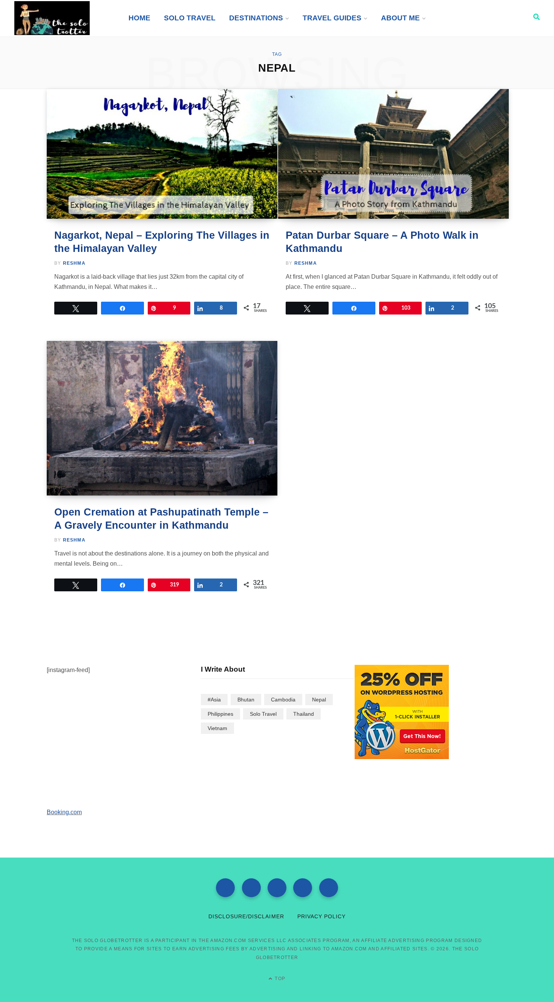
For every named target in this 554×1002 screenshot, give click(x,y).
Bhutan (245, 700)
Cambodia (283, 700)
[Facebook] (225, 887)
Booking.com (64, 812)
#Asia (214, 700)
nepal (319, 700)
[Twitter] (251, 887)
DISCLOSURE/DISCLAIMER (246, 916)
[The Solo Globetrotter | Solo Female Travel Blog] (52, 18)
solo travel (263, 714)
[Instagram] (277, 887)
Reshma (74, 263)
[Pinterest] (302, 887)
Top (279, 978)
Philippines (220, 714)
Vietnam (217, 728)
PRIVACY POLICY (321, 916)
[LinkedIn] (328, 887)
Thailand (303, 714)
